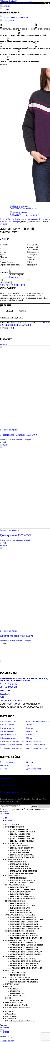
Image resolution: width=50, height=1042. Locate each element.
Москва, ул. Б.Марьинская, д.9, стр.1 (17, 3)
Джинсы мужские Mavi (20, 836)
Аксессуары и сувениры (37, 748)
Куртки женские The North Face (23, 880)
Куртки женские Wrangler (21, 882)
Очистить (13, 277)
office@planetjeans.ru (11, 700)
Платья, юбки (32, 731)
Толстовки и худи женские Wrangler (24, 324)
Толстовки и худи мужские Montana (26, 926)
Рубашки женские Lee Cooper (22, 906)
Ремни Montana (17, 993)
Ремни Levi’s (15, 991)
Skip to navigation (7, 1)
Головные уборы (33, 741)
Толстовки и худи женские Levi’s (24, 936)
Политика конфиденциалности (13, 792)
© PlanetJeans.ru (7, 778)
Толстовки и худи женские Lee (23, 933)
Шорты (29, 728)
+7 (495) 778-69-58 (8, 683)
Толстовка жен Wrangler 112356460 (18, 434)
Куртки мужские (7, 728)
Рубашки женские (8, 738)
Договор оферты (33, 769)
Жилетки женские (18, 975)
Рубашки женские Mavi (20, 910)
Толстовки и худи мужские (12, 741)
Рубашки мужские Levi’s (20, 892)
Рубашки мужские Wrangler (22, 899)
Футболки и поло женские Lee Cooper (26, 961)
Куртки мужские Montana (21, 869)
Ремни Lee (14, 989)
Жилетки (30, 725)
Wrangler (3, 224)
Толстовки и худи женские (27, 219)
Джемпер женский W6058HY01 (16, 635)
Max (2, 697)
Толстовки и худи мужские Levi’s (24, 922)
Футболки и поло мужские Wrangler (26, 954)
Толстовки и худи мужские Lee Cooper (26, 919)
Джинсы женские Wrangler (22, 857)
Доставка (30, 765)
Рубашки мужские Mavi (20, 894)
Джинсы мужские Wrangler (22, 841)
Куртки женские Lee (18, 878)
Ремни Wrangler (17, 996)
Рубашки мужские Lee (19, 887)
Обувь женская (16, 1000)
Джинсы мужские (8, 721)
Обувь (29, 738)
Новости (4, 769)
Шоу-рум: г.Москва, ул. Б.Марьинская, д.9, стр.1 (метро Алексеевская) (24, 679)
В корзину (6, 283)
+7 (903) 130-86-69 (8, 687)
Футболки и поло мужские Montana (26, 952)
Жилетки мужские (18, 973)
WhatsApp (5, 690)
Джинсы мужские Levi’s (20, 834)
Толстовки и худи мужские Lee (23, 917)
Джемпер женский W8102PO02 (16, 535)
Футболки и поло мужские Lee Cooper (26, 945)
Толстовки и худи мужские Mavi (24, 924)
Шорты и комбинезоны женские (24, 982)
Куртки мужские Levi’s (19, 864)
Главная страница (8, 762)
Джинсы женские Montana (22, 855)
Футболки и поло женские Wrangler (26, 968)
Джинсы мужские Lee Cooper (22, 832)
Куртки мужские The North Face (23, 871)
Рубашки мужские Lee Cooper (22, 889)
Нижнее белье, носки (35, 745)
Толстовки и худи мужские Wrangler (26, 929)
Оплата (29, 762)
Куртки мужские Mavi (19, 866)
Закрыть (4, 814)
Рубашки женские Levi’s (20, 908)
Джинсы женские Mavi (19, 852)
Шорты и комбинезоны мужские (24, 979)
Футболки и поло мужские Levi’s (24, 947)
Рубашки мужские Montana (22, 896)
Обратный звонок (8, 785)
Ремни (29, 735)
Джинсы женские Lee (19, 846)
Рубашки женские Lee (19, 903)
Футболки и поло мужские (11, 748)
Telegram (5, 693)
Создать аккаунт (7, 1041)
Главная (3, 219)
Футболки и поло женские (37, 721)
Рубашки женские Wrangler (22, 913)
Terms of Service (8, 801)
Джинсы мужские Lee (19, 829)
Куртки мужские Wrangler (21, 873)
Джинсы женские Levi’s (20, 850)
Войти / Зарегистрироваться (20, 1021)
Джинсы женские (7, 725)
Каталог (11, 219)
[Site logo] (9, 14)
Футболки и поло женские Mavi (23, 966)
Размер (4, 272)
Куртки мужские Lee (18, 862)
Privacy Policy (42, 799)
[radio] (16, 267)
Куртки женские (7, 731)
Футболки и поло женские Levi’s (24, 963)
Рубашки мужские (8, 735)
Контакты (4, 765)
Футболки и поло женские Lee (23, 959)
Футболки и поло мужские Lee (23, 943)
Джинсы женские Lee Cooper (22, 848)
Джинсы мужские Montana (22, 839)
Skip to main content (23, 1)
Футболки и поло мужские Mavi (24, 949)
